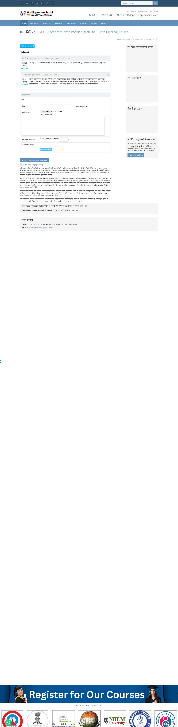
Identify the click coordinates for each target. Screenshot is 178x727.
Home (24, 23)
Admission (46, 23)
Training (34, 23)
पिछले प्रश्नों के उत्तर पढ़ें (27, 46)
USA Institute (154, 11)
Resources (71, 23)
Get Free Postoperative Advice (35, 160)
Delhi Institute (131, 11)
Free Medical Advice (113, 32)
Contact (105, 23)
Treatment (59, 23)
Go (155, 3)
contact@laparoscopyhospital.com (139, 15)
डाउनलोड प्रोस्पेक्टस (136, 155)
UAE (147, 39)
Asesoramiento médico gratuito (71, 32)
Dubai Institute (142, 11)
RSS (87, 205)
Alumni (94, 23)
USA (153, 39)
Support (83, 23)
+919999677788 (104, 15)
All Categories (32, 58)
